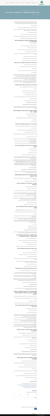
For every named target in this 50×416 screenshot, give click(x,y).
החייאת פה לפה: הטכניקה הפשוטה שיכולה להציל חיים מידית (28, 383)
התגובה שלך (35, 397)
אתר (20, 394)
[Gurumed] (41, 3)
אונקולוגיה (16, 2)
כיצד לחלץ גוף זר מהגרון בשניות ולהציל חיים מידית (30, 387)
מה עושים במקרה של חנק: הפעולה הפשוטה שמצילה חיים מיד (28, 386)
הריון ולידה (20, 2)
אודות (37, 2)
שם (36, 394)
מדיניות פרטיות (34, 413)
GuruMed (38, 14)
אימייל (28, 394)
